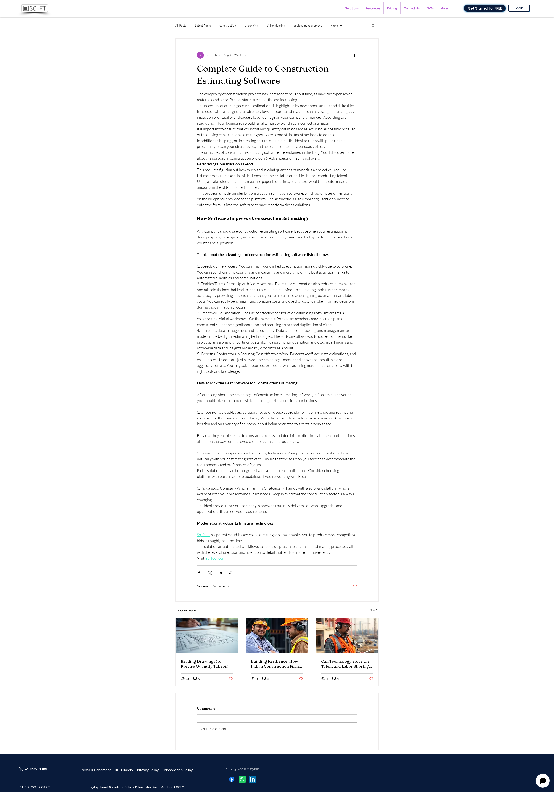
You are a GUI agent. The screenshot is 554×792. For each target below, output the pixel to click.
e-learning (251, 25)
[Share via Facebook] (199, 573)
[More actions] (354, 55)
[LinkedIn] (252, 779)
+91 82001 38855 (36, 769)
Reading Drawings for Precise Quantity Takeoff (204, 664)
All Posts (180, 25)
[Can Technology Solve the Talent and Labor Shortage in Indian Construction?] (347, 635)
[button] (352, 8)
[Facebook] (231, 779)
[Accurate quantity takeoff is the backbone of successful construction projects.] (207, 635)
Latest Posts (203, 25)
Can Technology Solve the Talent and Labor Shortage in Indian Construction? (346, 664)
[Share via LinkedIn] (220, 573)
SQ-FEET (254, 769)
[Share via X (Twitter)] (210, 573)
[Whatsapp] (242, 779)
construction (227, 25)
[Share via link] (231, 573)
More (334, 25)
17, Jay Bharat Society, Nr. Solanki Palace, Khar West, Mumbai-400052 (137, 787)
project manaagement (308, 25)
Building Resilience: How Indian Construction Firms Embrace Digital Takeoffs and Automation (276, 664)
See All (374, 610)
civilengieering (276, 25)
